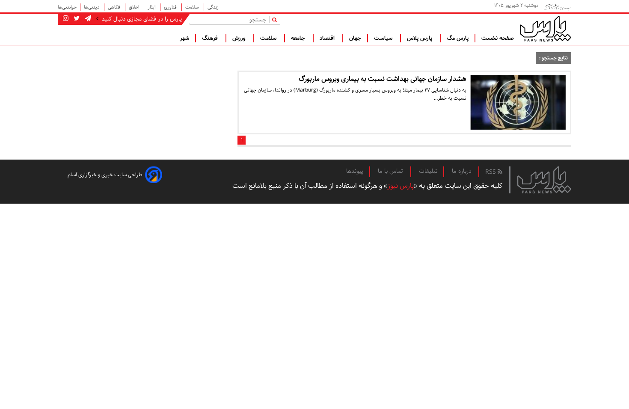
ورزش (239, 38)
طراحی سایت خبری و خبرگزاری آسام (105, 175)
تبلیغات (428, 171)
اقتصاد (328, 38)
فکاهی (115, 7)
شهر (184, 38)
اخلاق (134, 7)
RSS (491, 172)
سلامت (192, 7)
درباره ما (462, 171)
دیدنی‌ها (92, 7)
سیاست (384, 38)
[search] (276, 19)
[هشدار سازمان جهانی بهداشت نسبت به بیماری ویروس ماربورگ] (518, 102)
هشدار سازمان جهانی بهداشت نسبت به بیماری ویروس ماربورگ (382, 79)
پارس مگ (458, 38)
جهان (355, 38)
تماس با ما (391, 171)
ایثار (152, 7)
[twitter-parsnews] (75, 19)
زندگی (213, 7)
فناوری (171, 7)
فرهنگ (211, 38)
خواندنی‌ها (67, 7)
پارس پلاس (420, 38)
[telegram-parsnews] (87, 19)
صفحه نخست (497, 38)
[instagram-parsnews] (65, 19)
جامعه (299, 38)
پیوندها (354, 171)
